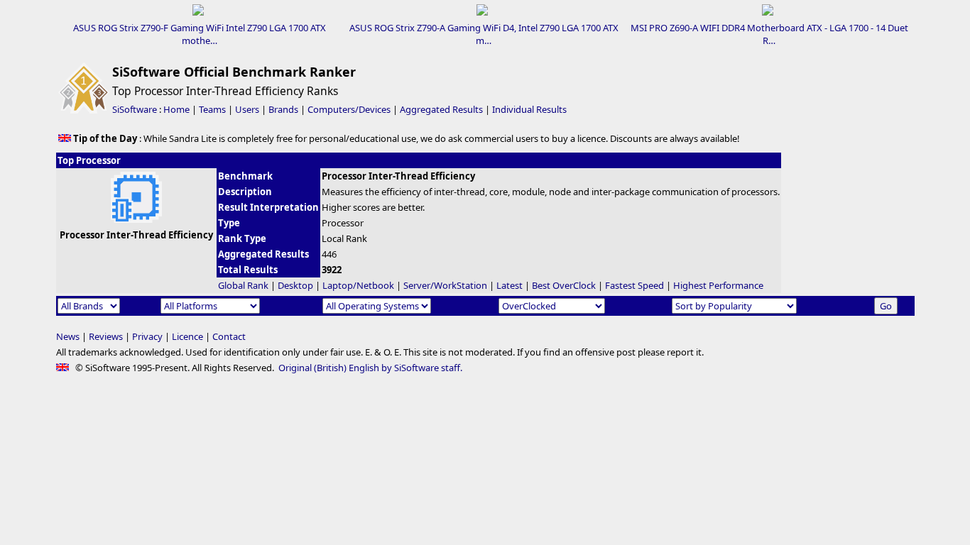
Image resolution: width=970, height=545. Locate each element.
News (68, 336)
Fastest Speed (634, 285)
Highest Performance (718, 285)
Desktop (295, 285)
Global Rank (243, 285)
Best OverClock (564, 285)
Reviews (106, 336)
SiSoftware (134, 109)
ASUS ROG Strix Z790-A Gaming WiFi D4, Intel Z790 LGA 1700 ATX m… (483, 34)
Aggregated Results (441, 109)
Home (176, 109)
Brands (283, 109)
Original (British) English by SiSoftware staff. (370, 367)
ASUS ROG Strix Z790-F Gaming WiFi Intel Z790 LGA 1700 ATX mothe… (199, 34)
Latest (509, 285)
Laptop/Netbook (358, 285)
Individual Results (529, 109)
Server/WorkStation (445, 285)
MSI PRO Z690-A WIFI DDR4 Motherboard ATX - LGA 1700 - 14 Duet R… (769, 34)
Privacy (147, 336)
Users (247, 109)
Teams (212, 109)
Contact (229, 336)
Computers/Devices (349, 109)
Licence (187, 336)
